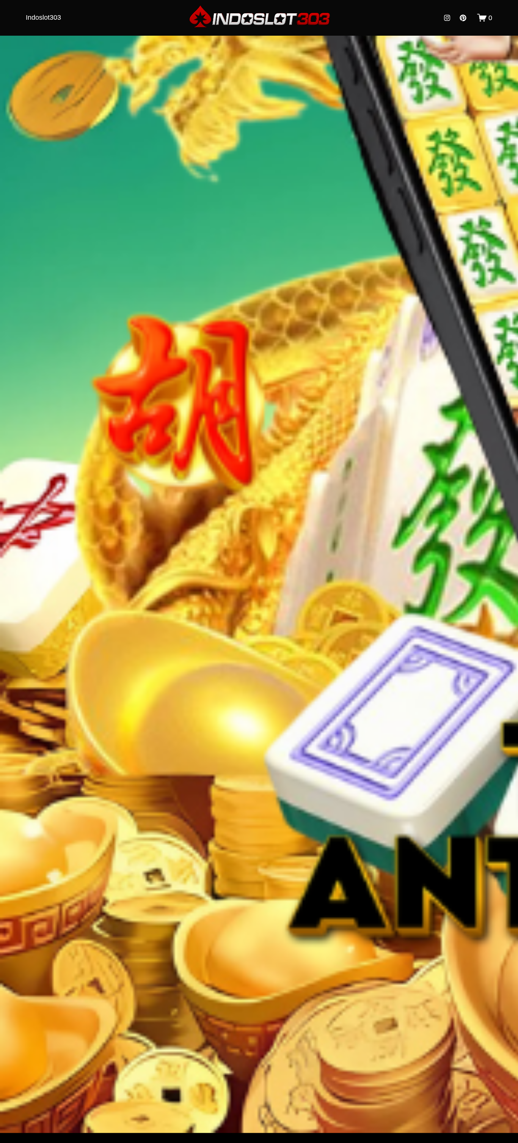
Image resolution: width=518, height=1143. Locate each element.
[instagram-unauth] (447, 18)
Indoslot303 (43, 17)
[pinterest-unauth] (463, 18)
